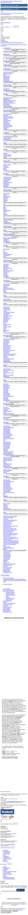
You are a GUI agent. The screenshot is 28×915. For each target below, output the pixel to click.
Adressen (15, 42)
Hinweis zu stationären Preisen (9, 871)
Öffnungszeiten (6, 867)
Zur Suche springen (16, 1)
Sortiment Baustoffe (19, 580)
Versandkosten (23, 885)
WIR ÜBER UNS (7, 601)
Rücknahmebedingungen (8, 877)
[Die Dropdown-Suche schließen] (17, 26)
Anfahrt (5, 866)
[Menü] (2, 24)
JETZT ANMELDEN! (5, 14)
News (9, 580)
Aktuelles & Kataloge (8, 874)
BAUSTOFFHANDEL (8, 591)
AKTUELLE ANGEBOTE (9, 603)
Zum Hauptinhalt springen (6, 1)
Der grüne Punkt (6, 872)
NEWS (4, 602)
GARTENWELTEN (7, 604)
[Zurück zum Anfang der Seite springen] (2, 907)
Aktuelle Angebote (16, 579)
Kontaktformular (11, 844)
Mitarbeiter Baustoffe (10, 595)
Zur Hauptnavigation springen (11, 2)
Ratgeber (12, 580)
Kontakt (5, 859)
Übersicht (3, 42)
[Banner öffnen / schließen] (2, 11)
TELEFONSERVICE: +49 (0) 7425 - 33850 (9, 5)
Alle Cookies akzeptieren (6, 912)
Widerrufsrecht (6, 857)
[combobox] (7, 27)
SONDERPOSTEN (7, 611)
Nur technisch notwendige (6, 911)
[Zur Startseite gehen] (5, 22)
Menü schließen (6, 37)
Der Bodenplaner (7, 851)
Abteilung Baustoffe (7, 579)
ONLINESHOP (6, 588)
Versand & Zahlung (7, 858)
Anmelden (3, 40)
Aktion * (2, 797)
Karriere (5, 870)
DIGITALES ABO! (7, 607)
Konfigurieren (15, 911)
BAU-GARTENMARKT (8, 590)
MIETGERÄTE (6, 609)
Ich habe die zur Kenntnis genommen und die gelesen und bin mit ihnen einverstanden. (13, 802)
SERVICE (5, 605)
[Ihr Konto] (2, 35)
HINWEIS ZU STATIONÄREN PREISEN (9, 20)
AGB (10, 802)
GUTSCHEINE (6, 608)
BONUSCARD (6, 610)
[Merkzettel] (1, 33)
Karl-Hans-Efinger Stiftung (9, 878)
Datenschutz (6, 856)
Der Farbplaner (6, 852)
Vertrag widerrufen (5, 845)
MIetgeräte (5, 850)
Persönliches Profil (9, 42)
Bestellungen (20, 42)
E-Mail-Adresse (4, 798)
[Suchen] (14, 26)
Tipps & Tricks (9, 599)
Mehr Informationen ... (18, 909)
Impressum (5, 861)
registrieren (5, 41)
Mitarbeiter (5, 869)
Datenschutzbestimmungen (13, 801)
